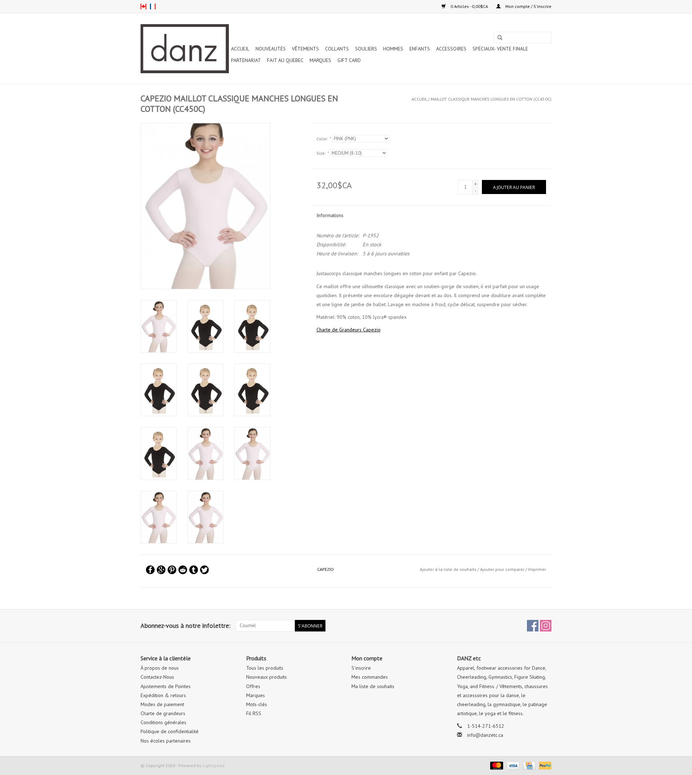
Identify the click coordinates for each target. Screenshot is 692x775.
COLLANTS (337, 48)
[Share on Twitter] (204, 569)
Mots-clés (256, 704)
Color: (323, 138)
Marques (320, 60)
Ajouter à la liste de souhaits (448, 569)
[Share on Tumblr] (193, 569)
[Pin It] (172, 569)
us (143, 6)
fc (153, 6)
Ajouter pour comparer (502, 569)
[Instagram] (545, 625)
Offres (253, 686)
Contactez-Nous (157, 677)
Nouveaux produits (266, 677)
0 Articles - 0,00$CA (469, 6)
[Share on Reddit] (182, 569)
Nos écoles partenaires (166, 740)
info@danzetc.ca (485, 735)
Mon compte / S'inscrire (527, 6)
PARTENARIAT (246, 60)
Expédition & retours (163, 695)
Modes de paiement (162, 704)
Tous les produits (264, 668)
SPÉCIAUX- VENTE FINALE (500, 48)
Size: (322, 153)
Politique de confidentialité (170, 731)
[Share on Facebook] (150, 569)
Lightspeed (214, 765)
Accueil (240, 48)
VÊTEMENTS (305, 48)
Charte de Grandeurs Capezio (348, 329)
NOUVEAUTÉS (271, 48)
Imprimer (537, 569)
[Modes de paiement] (496, 765)
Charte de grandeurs (163, 713)
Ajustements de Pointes (166, 686)
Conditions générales (163, 722)
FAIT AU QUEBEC (285, 60)
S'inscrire (361, 668)
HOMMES (393, 48)
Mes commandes (369, 677)
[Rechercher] (500, 38)
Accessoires (451, 48)
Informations (329, 215)
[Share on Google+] (161, 569)
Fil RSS (253, 713)
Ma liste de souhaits (372, 686)
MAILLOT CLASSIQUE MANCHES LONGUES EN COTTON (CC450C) (491, 99)
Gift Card (349, 60)
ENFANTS (419, 48)
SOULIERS (366, 48)
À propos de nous (160, 668)
